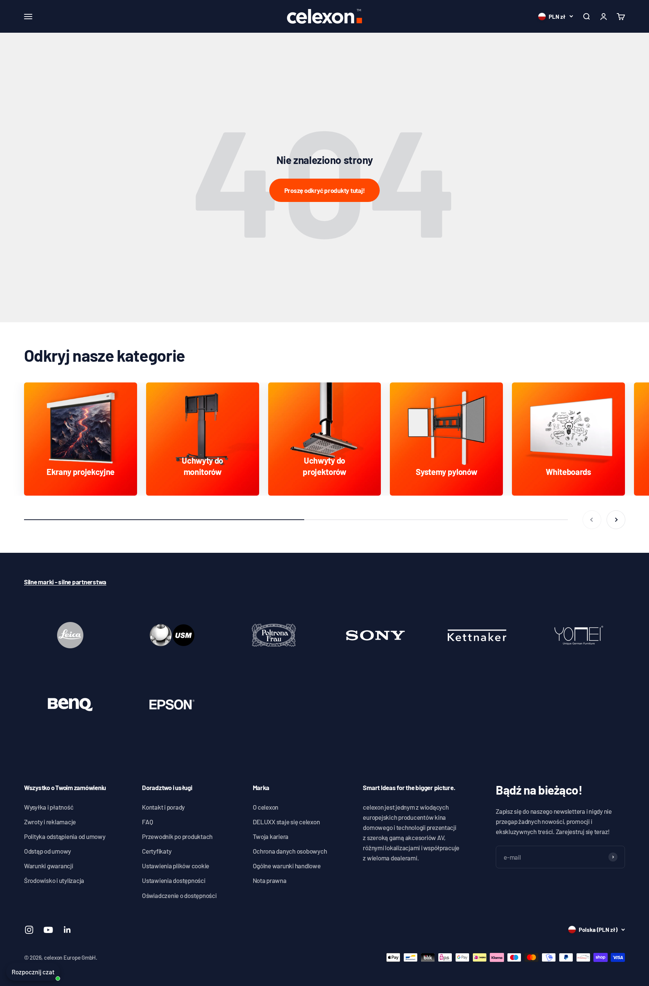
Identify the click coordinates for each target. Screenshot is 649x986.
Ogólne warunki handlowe (287, 865)
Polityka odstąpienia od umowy (65, 836)
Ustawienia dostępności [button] (173, 880)
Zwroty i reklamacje (50, 821)
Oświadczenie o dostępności (179, 895)
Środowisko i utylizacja (54, 880)
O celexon (266, 807)
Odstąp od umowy (47, 851)
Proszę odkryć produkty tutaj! (324, 190)
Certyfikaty (156, 851)
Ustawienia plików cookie (175, 865)
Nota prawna (270, 880)
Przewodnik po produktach (177, 836)
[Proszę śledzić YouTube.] (48, 930)
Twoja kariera (271, 836)
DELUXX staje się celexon (286, 821)
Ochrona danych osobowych (290, 851)
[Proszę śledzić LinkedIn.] (67, 930)
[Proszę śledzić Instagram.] (29, 930)
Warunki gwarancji (48, 865)
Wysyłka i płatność (48, 807)
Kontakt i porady (163, 807)
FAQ (147, 821)
